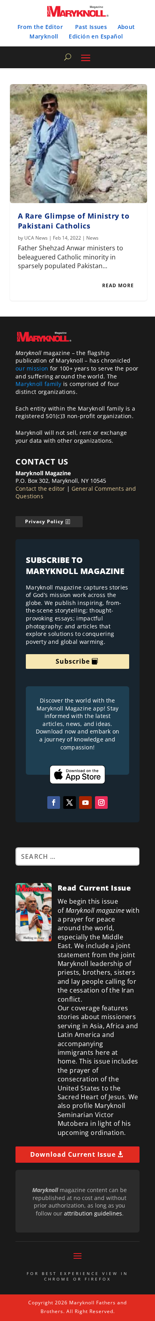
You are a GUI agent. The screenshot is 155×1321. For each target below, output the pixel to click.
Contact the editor (40, 488)
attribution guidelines (93, 1213)
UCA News (36, 237)
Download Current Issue (73, 1154)
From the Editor (40, 27)
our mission (31, 368)
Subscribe (73, 661)
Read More (118, 285)
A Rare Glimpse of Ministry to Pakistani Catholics (74, 220)
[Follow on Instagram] (101, 802)
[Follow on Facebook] (53, 802)
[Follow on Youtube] (85, 802)
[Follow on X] (69, 802)
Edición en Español (96, 36)
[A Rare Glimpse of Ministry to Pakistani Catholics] (78, 143)
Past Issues (91, 27)
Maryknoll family (38, 384)
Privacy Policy (44, 521)
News (92, 237)
